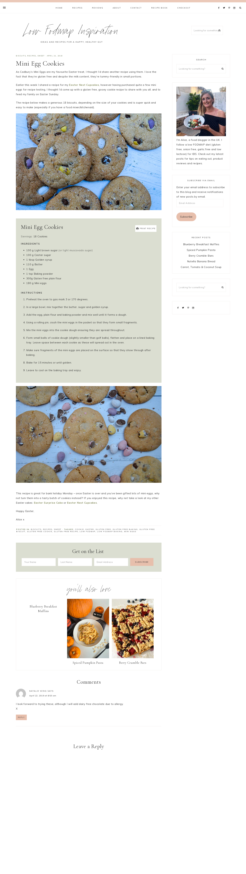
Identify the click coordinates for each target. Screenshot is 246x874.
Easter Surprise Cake (48, 502)
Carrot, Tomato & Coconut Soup (201, 267)
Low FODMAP (87, 531)
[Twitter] (225, 4)
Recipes (31, 56)
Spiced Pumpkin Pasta (88, 663)
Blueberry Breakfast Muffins (43, 609)
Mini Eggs (130, 531)
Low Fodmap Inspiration (71, 32)
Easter (90, 529)
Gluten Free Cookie (39, 531)
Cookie (79, 529)
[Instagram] (235, 4)
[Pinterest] (230, 4)
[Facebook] (220, 4)
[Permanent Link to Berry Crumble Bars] (133, 657)
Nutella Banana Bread (201, 261)
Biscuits (21, 56)
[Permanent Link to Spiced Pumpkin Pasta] (88, 657)
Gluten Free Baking (125, 529)
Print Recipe (147, 228)
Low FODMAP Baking (109, 531)
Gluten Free (103, 529)
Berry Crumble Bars (132, 663)
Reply (21, 717)
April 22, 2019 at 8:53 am (42, 695)
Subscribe (186, 216)
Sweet (41, 56)
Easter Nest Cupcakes (84, 84)
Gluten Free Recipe (66, 531)
